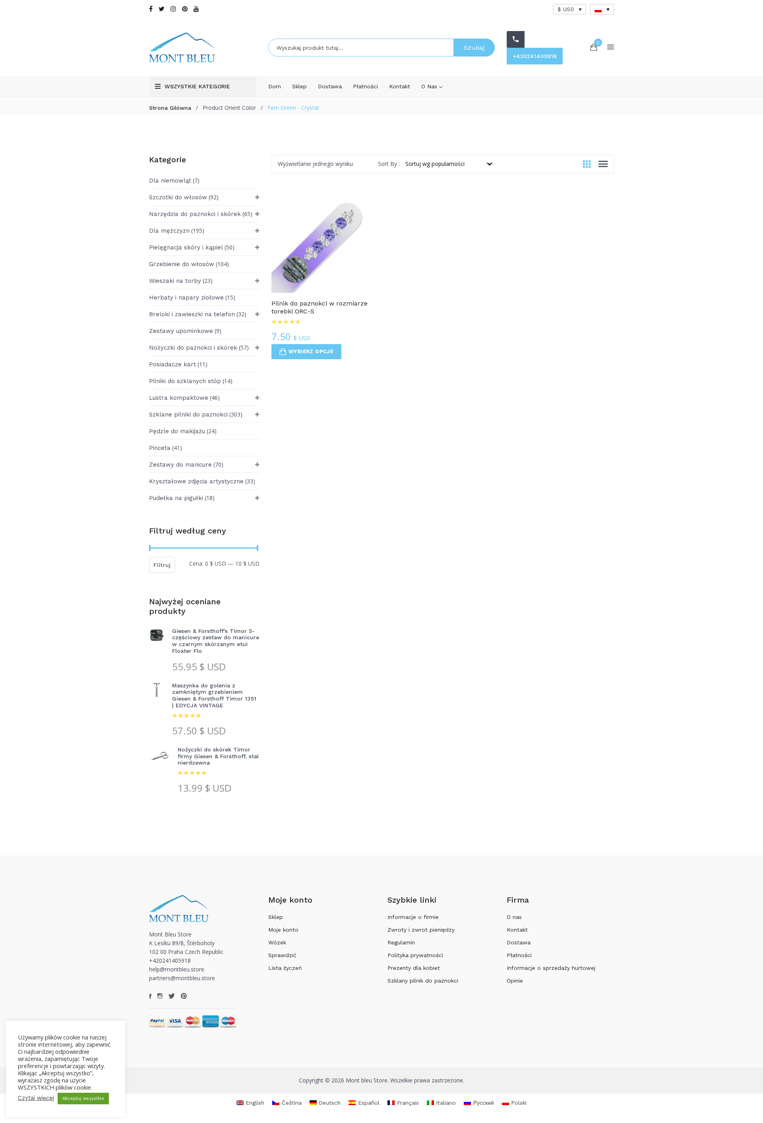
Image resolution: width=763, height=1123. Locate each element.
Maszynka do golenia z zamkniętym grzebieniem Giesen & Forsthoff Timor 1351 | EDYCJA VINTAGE (214, 695)
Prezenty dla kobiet (413, 968)
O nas (430, 86)
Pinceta (159, 448)
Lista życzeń (285, 968)
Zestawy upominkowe (181, 331)
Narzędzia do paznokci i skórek (195, 214)
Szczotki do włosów (178, 197)
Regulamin (401, 942)
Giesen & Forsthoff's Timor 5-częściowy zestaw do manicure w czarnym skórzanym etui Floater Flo (215, 641)
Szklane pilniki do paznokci (188, 414)
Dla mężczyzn (169, 230)
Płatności (365, 86)
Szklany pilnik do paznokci (422, 980)
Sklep (299, 86)
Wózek (277, 942)
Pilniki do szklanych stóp (185, 381)
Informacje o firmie (413, 917)
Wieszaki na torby (175, 280)
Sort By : (389, 163)
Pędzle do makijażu (177, 431)
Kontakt (399, 86)
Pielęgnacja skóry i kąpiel (186, 247)
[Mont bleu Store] (202, 47)
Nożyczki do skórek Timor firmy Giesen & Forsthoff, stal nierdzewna (218, 756)
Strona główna (170, 108)
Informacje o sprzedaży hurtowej (551, 968)
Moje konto (283, 929)
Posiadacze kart (172, 364)
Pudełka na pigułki (176, 498)
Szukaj (474, 47)
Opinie (515, 980)
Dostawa (330, 86)
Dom (274, 86)
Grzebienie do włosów (181, 264)
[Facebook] (151, 9)
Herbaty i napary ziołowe (186, 297)
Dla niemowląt (170, 180)
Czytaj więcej (36, 1098)
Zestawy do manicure (180, 464)
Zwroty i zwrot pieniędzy (421, 929)
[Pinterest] (185, 9)
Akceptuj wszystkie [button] (83, 1098)
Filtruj (162, 565)
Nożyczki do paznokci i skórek (193, 347)
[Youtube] (196, 9)
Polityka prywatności (415, 955)
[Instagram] (173, 9)
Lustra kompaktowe (178, 397)
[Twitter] (162, 9)
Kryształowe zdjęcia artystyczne (196, 481)
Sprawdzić (282, 955)
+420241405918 (535, 56)
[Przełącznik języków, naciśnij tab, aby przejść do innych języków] (602, 9)
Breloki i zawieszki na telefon (192, 314)
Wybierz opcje (311, 351)
